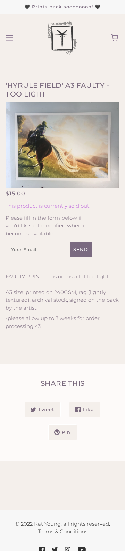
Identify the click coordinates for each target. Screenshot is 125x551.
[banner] (61, 37)
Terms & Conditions (63, 531)
